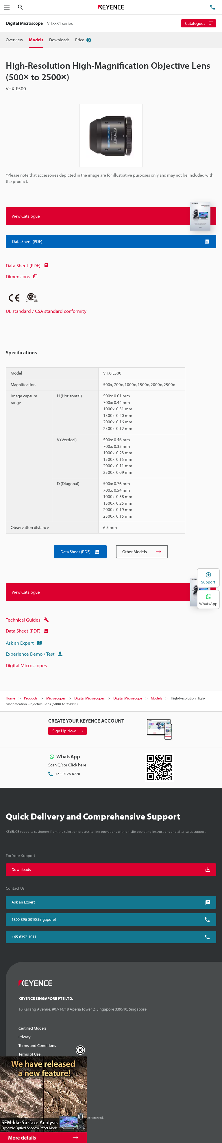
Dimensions (18, 276)
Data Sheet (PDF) (23, 265)
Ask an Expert (20, 643)
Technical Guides (23, 620)
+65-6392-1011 (24, 936)
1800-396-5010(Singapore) (34, 919)
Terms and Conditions (37, 1045)
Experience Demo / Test (30, 654)
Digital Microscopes (26, 665)
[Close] (80, 1050)
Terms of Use (29, 1054)
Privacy (24, 1036)
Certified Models (32, 1028)
